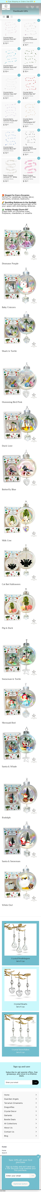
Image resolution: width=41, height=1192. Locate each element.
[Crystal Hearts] (20, 985)
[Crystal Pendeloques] (20, 939)
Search (4, 1153)
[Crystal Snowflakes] (20, 1031)
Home (4, 1150)
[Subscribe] (32, 1175)
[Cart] (32, 7)
